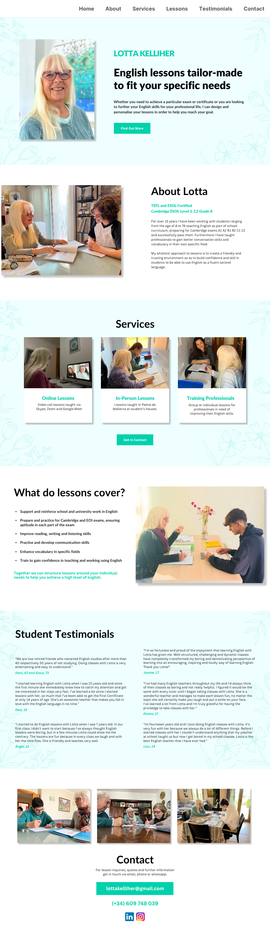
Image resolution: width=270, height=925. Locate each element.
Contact (254, 8)
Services (144, 8)
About (113, 8)
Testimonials (215, 8)
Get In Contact (135, 440)
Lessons (177, 8)
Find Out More (132, 128)
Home (86, 8)
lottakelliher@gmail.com (135, 888)
